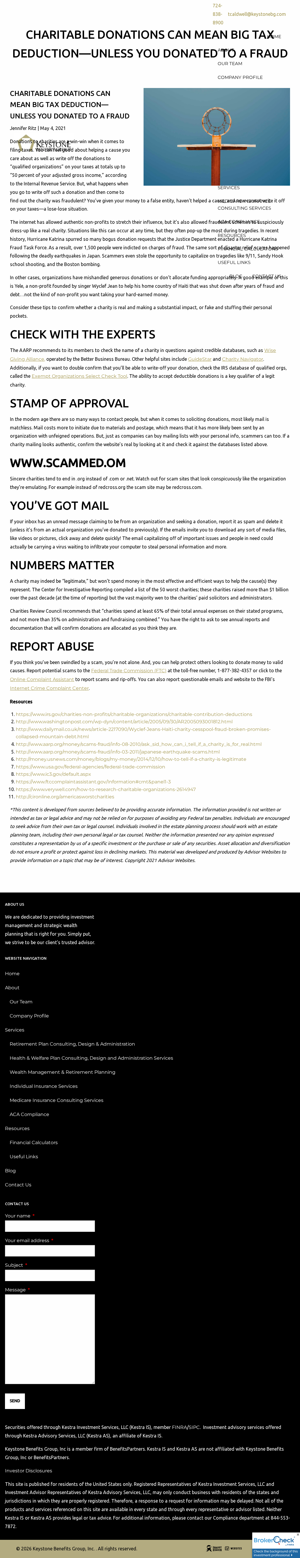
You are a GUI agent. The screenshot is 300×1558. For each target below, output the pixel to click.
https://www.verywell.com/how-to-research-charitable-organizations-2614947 (106, 789)
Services (14, 1030)
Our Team (21, 1002)
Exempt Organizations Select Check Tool (79, 376)
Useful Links (24, 1156)
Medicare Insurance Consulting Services (56, 1100)
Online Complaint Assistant (42, 679)
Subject (38, 1265)
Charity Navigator (242, 359)
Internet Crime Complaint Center (49, 688)
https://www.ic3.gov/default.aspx (53, 774)
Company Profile (29, 1016)
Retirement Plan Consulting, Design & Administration (72, 1044)
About (12, 987)
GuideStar (200, 359)
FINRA (179, 1427)
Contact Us (18, 1185)
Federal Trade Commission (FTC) (128, 670)
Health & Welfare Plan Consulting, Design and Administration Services (91, 1058)
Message (40, 1290)
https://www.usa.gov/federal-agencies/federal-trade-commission (90, 767)
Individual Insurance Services (44, 1086)
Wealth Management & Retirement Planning (62, 1072)
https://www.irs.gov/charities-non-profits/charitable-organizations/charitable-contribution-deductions (134, 714)
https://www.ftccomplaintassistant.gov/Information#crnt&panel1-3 (93, 782)
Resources (17, 1128)
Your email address (50, 1240)
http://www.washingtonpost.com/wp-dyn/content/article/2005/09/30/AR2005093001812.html (124, 721)
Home (12, 973)
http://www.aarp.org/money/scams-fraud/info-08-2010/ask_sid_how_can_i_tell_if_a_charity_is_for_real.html (139, 744)
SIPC (194, 1427)
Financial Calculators (34, 1142)
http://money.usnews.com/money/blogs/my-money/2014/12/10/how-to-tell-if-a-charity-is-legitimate (131, 759)
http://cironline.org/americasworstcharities (65, 797)
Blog (10, 1170)
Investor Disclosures (28, 1471)
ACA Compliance (29, 1114)
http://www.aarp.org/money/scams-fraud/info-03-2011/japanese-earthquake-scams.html (118, 752)
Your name (42, 1216)
